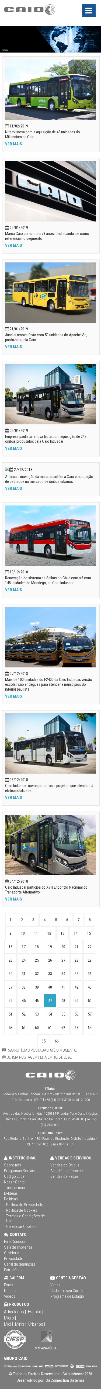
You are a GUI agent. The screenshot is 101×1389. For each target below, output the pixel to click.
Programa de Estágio (67, 1296)
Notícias (10, 1290)
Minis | (20, 1324)
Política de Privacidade (24, 1204)
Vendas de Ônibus (64, 1165)
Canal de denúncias (20, 1264)
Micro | (10, 1318)
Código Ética (14, 1176)
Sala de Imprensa (18, 1247)
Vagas (55, 1285)
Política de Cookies (21, 1210)
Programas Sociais (19, 1170)
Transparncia (14, 1187)
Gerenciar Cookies (21, 1226)
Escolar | (35, 1311)
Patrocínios (13, 1269)
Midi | (8, 1324)
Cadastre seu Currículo (69, 1290)
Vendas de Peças (64, 1176)
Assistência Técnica (66, 1170)
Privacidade (13, 1258)
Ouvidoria (11, 1253)
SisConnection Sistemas (65, 1380)
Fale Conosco (15, 1241)
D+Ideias (11, 1193)
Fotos (8, 1285)
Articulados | (15, 1311)
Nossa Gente (14, 1182)
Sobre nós (12, 1165)
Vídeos (9, 1296)
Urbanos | (36, 1324)
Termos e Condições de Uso (25, 1218)
